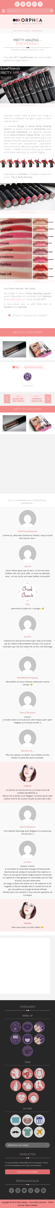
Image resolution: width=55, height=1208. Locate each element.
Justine (27, 636)
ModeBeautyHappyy (27, 677)
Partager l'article (34, 367)
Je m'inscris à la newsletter (27, 1172)
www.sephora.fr (17, 299)
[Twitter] (28, 4)
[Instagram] (22, 4)
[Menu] (3, 11)
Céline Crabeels (31, 1205)
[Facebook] (17, 4)
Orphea (27, 785)
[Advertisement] (27, 465)
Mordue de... (27, 750)
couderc (27, 861)
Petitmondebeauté (27, 531)
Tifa (27, 604)
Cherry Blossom (27, 712)
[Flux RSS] (43, 1190)
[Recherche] (51, 11)
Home (15, 31)
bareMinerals (27, 386)
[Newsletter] (34, 4)
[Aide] (40, 4)
